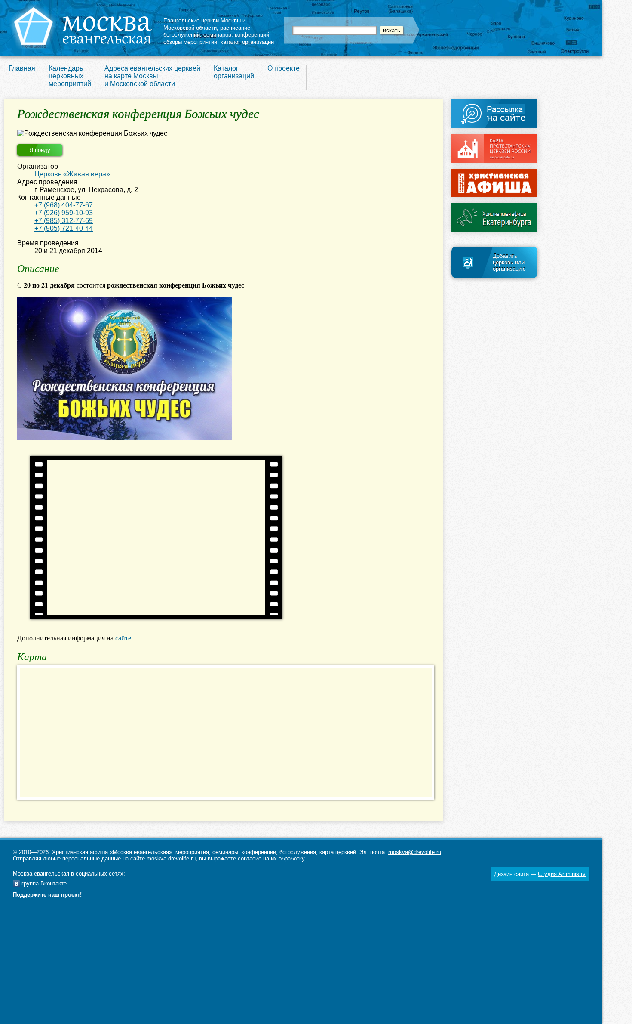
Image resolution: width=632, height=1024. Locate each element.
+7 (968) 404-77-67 (63, 205)
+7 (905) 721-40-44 (63, 228)
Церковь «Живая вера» (72, 174)
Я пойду (39, 150)
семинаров (217, 34)
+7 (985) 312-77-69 (63, 220)
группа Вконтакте (44, 883)
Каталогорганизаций (234, 72)
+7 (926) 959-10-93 (63, 213)
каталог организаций (247, 42)
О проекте (283, 68)
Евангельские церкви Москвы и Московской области (204, 24)
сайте (123, 637)
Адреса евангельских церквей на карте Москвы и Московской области (152, 76)
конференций (252, 34)
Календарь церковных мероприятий (70, 76)
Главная (22, 68)
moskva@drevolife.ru (414, 852)
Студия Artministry (562, 874)
